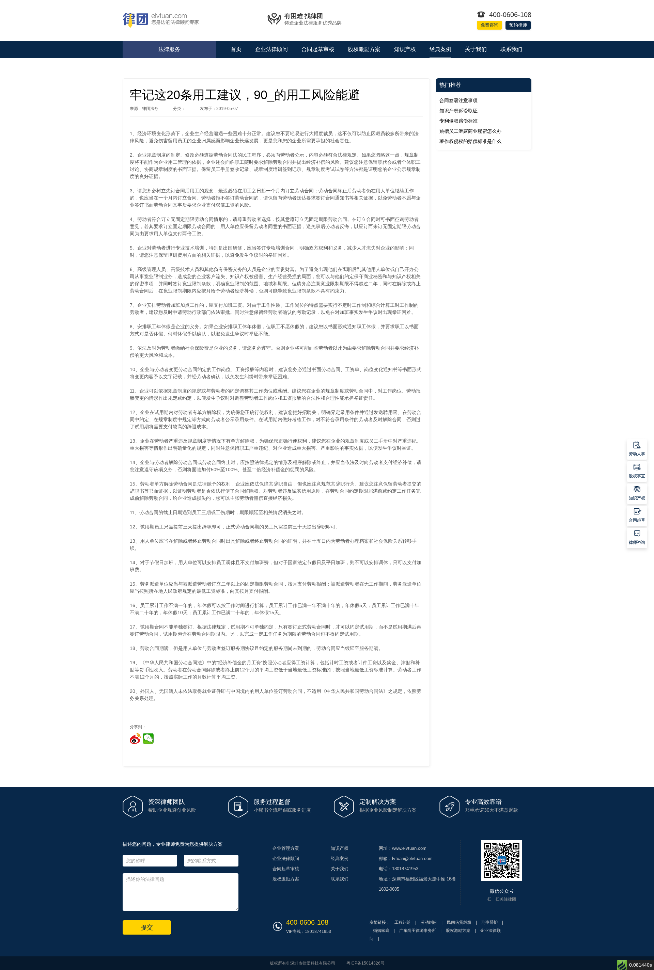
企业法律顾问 (271, 49)
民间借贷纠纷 (459, 922)
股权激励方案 (364, 49)
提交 (147, 927)
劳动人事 (637, 448)
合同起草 (637, 515)
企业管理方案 (285, 848)
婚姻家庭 (381, 930)
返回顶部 (637, 426)
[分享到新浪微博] (135, 738)
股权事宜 (637, 470)
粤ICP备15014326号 (365, 963)
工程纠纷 (402, 922)
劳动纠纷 (429, 922)
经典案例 (440, 49)
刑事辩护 (489, 922)
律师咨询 (637, 537)
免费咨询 (489, 25)
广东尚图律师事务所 (417, 930)
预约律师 (518, 25)
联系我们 (511, 49)
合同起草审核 (317, 49)
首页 (236, 49)
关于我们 (476, 49)
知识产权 (405, 49)
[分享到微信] (148, 738)
